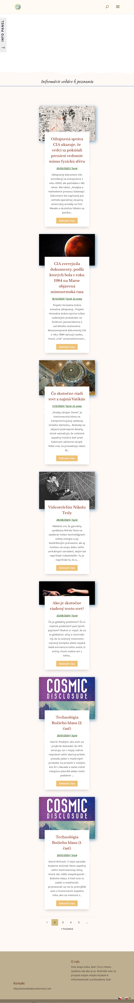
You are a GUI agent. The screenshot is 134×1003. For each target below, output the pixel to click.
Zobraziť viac (67, 220)
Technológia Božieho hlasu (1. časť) (67, 842)
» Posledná (67, 928)
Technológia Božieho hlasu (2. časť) (67, 723)
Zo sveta (77, 298)
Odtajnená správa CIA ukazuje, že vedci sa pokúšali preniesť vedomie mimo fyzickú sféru (67, 150)
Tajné (74, 168)
